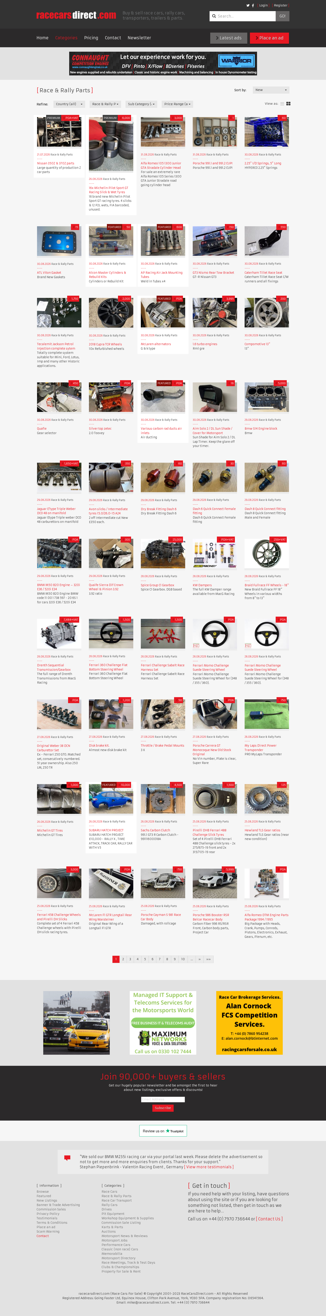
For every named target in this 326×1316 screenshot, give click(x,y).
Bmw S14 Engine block (261, 429)
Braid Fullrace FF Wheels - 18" (267, 585)
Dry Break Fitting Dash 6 (159, 509)
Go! (282, 16)
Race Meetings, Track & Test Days (128, 1263)
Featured (44, 1196)
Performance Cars (116, 1245)
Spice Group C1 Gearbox (157, 585)
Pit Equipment (113, 1214)
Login (263, 5)
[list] (282, 104)
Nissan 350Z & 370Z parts (55, 163)
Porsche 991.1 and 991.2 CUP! (212, 163)
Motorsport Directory (119, 1258)
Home (43, 37)
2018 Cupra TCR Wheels (105, 344)
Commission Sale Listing (121, 1223)
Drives (107, 1209)
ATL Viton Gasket (49, 273)
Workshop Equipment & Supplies (128, 1218)
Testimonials (47, 1218)
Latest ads (230, 38)
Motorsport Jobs (115, 1240)
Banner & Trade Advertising (58, 1205)
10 (183, 959)
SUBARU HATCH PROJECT (106, 830)
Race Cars (109, 1192)
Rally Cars (110, 1205)
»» (208, 959)
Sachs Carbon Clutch (155, 830)
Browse (43, 1192)
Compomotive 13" (257, 344)
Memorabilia (112, 1254)
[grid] (288, 104)
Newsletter (139, 37)
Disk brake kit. (99, 746)
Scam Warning (48, 1231)
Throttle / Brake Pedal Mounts (162, 746)
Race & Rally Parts (117, 1196)
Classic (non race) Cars (120, 1249)
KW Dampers (202, 585)
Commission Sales (51, 1209)
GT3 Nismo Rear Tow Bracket (213, 273)
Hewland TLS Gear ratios (262, 830)
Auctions (109, 1231)
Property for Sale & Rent (121, 1271)
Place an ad (271, 38)
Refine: (42, 104)
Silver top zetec (100, 429)
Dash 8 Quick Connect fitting (265, 509)
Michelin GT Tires (50, 830)
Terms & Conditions (52, 1223)
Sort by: (240, 90)
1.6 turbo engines (205, 344)
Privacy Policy (48, 1214)
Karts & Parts (112, 1227)
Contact (113, 37)
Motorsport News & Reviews (125, 1236)
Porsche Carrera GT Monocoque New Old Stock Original (212, 750)
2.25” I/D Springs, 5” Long (263, 163)
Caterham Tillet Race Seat (263, 273)
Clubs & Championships (120, 1267)
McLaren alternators (156, 344)
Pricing (91, 37)
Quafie (42, 429)
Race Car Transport (117, 1200)
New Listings (47, 1200)
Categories (66, 37)
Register (280, 5)
